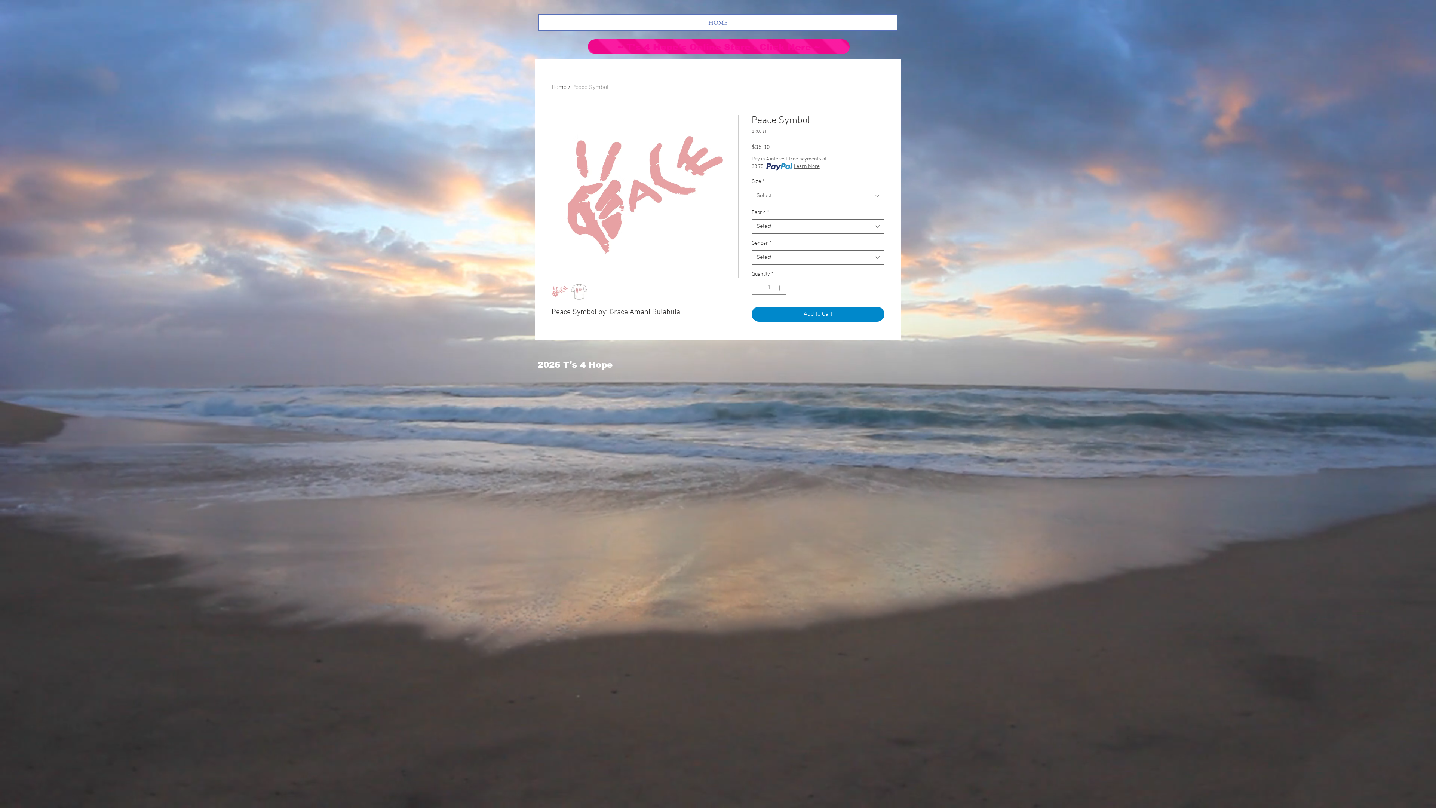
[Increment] (780, 287)
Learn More (807, 166)
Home (559, 87)
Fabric (760, 212)
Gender (761, 243)
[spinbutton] (769, 287)
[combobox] (818, 196)
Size (758, 181)
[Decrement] (757, 287)
